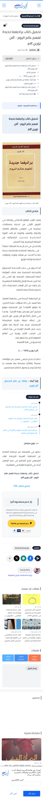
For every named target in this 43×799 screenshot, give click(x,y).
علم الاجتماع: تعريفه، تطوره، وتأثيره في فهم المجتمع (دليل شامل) (20, 432)
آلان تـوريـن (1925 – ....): (27, 76)
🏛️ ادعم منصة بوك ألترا (27, 93)
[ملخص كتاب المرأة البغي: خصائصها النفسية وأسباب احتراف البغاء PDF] (21, 749)
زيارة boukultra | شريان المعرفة (20, 575)
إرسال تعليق (32, 668)
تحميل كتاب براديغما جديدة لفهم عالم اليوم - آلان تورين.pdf (21, 67)
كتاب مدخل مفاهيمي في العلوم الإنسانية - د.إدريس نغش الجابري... (12, 637)
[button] (30, 558)
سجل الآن (31, 794)
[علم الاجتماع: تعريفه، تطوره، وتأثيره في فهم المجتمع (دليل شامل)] (31, 624)
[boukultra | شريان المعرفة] (21, 5)
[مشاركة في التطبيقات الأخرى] (10, 558)
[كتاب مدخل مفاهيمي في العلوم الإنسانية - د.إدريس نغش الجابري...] (11, 624)
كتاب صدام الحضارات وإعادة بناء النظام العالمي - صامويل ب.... (22, 420)
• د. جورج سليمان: (30, 83)
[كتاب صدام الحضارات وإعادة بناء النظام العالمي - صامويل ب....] (11, 599)
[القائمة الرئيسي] (39, 5)
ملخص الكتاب (31, 72)
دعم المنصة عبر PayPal (20, 523)
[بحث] (4, 5)
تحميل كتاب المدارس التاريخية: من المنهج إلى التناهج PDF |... (21, 408)
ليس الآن (13, 794)
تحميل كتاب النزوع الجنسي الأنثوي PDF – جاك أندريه (9, 16)
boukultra (33, 49)
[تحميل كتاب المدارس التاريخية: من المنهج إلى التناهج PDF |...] (31, 599)
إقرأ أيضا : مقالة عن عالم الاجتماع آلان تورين (21, 79)
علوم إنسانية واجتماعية (31, 25)
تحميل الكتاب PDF (22, 486)
